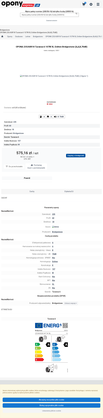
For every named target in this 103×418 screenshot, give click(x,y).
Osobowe (19, 36)
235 (14, 122)
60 (10, 126)
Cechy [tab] (32, 191)
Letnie (27, 36)
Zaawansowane (51, 20)
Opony (9, 36)
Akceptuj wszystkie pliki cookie (51, 400)
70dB (61, 117)
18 (13, 130)
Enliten (55, 262)
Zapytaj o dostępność (75, 155)
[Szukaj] (76, 14)
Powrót (27, 178)
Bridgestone (38, 36)
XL (53, 284)
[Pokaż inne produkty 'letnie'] (76, 226)
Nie (53, 258)
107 (19, 141)
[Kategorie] (98, 4)
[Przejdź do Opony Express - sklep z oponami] (2, 36)
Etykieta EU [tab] (69, 191)
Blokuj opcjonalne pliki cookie (52, 405)
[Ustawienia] (91, 4)
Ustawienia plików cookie (51, 411)
